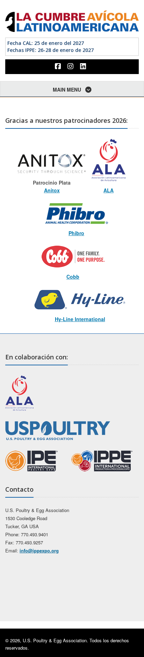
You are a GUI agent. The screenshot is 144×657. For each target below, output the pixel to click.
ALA (108, 190)
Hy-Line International (80, 319)
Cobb (72, 276)
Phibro (76, 233)
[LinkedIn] (84, 66)
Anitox (52, 190)
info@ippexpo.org (39, 550)
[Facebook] (59, 66)
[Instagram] (71, 66)
